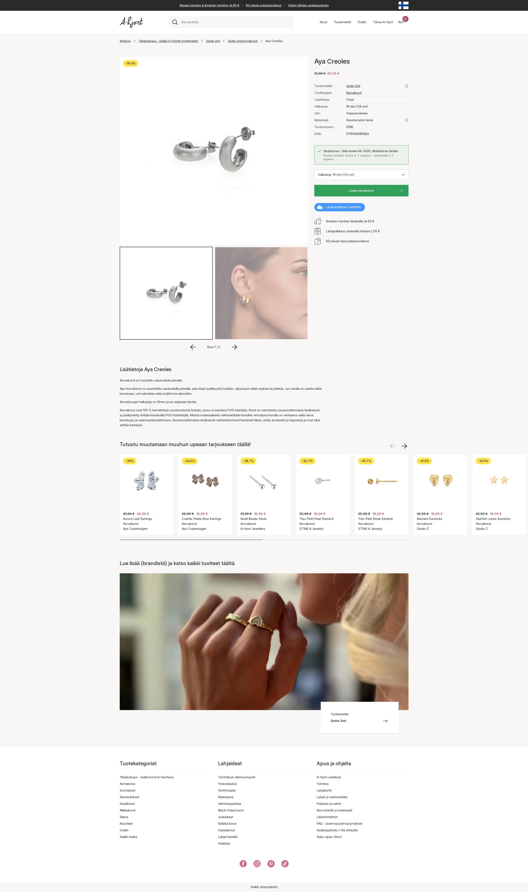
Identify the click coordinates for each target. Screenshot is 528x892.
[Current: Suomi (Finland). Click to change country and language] (403, 5)
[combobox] (235, 22)
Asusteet (126, 823)
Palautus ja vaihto (329, 804)
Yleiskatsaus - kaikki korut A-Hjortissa (146, 777)
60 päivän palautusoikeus (264, 5)
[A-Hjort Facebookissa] (243, 864)
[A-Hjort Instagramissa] (257, 864)
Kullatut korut (227, 823)
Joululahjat (225, 817)
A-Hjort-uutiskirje (329, 777)
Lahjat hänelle (228, 837)
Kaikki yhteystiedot (264, 887)
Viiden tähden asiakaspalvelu (308, 5)
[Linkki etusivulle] (131, 22)
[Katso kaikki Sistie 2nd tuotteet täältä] (406, 86)
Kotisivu (125, 41)
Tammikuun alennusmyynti (236, 777)
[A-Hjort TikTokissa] (285, 864)
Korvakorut (354, 93)
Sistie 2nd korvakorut (243, 41)
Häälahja (224, 843)
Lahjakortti (324, 790)
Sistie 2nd (213, 41)
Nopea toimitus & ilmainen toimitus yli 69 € (209, 5)
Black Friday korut (231, 810)
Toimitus (323, 784)
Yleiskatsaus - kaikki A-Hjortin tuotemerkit (168, 41)
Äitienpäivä (225, 797)
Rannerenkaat (129, 797)
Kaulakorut (127, 804)
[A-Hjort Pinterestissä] (271, 864)
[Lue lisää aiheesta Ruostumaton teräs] (406, 120)
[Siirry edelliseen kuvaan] (193, 347)
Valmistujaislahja (229, 804)
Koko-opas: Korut (329, 837)
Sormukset (127, 790)
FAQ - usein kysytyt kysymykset (339, 823)
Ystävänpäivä (227, 784)
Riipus (124, 817)
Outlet (124, 830)
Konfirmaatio (227, 790)
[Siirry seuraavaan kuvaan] (234, 347)
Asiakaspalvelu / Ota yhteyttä (337, 830)
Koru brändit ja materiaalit (334, 810)
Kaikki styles (128, 837)
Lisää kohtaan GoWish (343, 207)
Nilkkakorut (127, 810)
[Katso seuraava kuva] (404, 446)
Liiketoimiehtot (327, 817)
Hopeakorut (226, 830)
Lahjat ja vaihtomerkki (332, 797)
